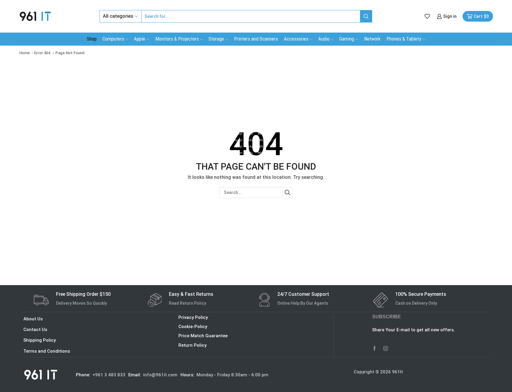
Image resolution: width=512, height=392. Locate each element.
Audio (323, 39)
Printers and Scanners (256, 39)
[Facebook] (374, 348)
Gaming (346, 39)
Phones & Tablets (403, 39)
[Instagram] (385, 348)
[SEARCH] (287, 192)
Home (24, 53)
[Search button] (366, 16)
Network (372, 39)
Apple (139, 39)
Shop (92, 39)
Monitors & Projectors (177, 39)
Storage (216, 39)
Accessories (296, 39)
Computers (113, 39)
